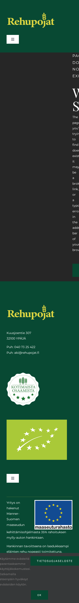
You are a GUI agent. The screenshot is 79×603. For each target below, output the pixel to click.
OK (39, 595)
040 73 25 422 (24, 347)
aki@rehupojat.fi (26, 353)
